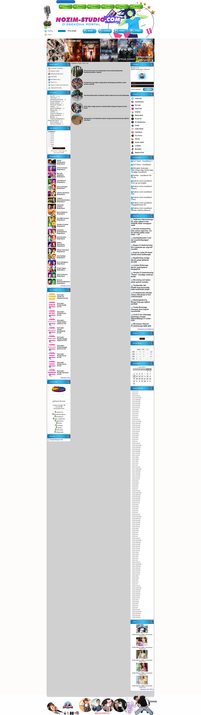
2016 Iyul (135, 441)
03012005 (60, 430)
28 (145, 381)
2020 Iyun (135, 534)
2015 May (135, 413)
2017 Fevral (136, 455)
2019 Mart (135, 504)
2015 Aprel (135, 411)
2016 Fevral (136, 431)
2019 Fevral (136, 502)
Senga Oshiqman (55, 115)
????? (52, 146)
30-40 (52, 137)
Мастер (109, 6)
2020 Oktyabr (136, 542)
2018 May (135, 485)
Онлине (95, 6)
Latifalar (52, 112)
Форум (80, 6)
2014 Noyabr (136, 401)
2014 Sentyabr (136, 397)
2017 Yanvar (136, 453)
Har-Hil (52, 96)
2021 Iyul (135, 560)
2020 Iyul (135, 536)
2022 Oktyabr (136, 589)
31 (134, 384)
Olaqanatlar (60, 432)
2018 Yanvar (136, 477)
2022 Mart (135, 576)
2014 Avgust (136, 395)
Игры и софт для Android (59, 85)
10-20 (52, 133)
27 (142, 381)
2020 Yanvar (136, 524)
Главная (67, 6)
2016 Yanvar (136, 429)
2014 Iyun (135, 391)
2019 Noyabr (136, 520)
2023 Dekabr (136, 617)
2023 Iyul (135, 607)
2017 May (135, 461)
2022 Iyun (135, 582)
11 (137, 376)
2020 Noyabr (136, 544)
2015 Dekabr (136, 427)
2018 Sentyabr (136, 492)
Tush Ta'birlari (54, 122)
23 (150, 379)
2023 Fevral (136, 597)
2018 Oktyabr (136, 494)
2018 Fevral (136, 479)
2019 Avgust (136, 514)
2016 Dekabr (136, 451)
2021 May (135, 556)
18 (137, 379)
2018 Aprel (135, 483)
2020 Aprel (135, 530)
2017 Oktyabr (136, 471)
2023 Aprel (135, 601)
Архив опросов (62, 150)
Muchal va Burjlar (55, 124)
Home (50, 35)
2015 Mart (135, 409)
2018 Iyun (135, 487)
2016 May (135, 437)
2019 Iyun (135, 510)
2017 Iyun (135, 463)
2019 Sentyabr (136, 516)
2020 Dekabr (136, 546)
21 (145, 379)
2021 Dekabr (136, 570)
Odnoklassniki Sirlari (56, 99)
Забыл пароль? (136, 89)
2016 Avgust (136, 443)
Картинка (53, 76)
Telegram (138, 31)
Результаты (54, 150)
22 (147, 379)
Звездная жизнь (56, 88)
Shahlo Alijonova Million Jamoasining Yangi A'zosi (142, 635)
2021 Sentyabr (136, 564)
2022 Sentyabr (136, 587)
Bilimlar (52, 117)
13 (142, 376)
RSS (49, 27)
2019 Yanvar (136, 500)
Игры (122, 6)
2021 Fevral (136, 550)
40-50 (52, 139)
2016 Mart (135, 433)
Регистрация (72, 31)
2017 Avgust (136, 467)
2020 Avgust (136, 538)
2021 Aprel (135, 554)
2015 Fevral (136, 407)
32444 (60, 423)
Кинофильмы (55, 79)
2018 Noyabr (136, 496)
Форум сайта (54, 71)
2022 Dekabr (136, 593)
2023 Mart (135, 599)
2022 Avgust (136, 586)
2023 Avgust (136, 609)
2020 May (135, 532)
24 (134, 381)
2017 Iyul (135, 465)
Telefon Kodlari (55, 103)
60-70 (52, 142)
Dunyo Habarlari (55, 101)
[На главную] (66, 18)
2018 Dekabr (136, 498)
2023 (79, 63)
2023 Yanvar (136, 595)
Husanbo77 (60, 416)
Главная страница (56, 68)
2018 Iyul (135, 488)
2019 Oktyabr (136, 518)
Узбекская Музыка (56, 74)
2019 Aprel (135, 506)
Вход (61, 31)
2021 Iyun (135, 558)
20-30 (52, 135)
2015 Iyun (135, 415)
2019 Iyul (135, 512)
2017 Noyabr (136, 473)
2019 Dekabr (136, 522)
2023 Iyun (135, 605)
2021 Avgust (136, 562)
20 (142, 379)
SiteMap (50, 31)
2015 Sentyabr (136, 421)
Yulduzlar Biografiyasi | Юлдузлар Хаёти (56, 119)
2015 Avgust (136, 419)
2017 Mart (135, 457)
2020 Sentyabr (136, 540)
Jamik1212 (59, 412)
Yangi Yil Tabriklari (56, 113)
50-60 (52, 140)
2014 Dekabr (136, 403)
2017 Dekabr (136, 475)
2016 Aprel (135, 435)
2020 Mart (135, 528)
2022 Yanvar (136, 572)
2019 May (135, 508)
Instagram (107, 31)
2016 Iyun (135, 439)
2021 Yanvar (136, 548)
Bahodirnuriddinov (60, 414)
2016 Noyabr (136, 449)
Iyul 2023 (142, 367)
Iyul (84, 63)
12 (139, 376)
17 (134, 379)
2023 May (135, 603)
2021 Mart (135, 552)
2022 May (135, 580)
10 (134, 376)
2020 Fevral (136, 526)
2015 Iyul (135, 417)
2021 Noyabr (136, 568)
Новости (53, 82)
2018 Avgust (136, 490)
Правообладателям (56, 439)
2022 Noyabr (136, 591)
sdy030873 (59, 421)
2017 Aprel (135, 459)
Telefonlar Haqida (55, 105)
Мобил (137, 6)
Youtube (121, 31)
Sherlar (52, 106)
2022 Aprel (135, 578)
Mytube (90, 31)
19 (139, 379)
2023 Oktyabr (136, 613)
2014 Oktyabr (136, 399)
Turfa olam (53, 98)
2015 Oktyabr (136, 423)
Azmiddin (60, 425)
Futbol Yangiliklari (55, 108)
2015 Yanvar (136, 405)
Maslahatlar (54, 110)
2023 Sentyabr (136, 611)
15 (147, 376)
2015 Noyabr (136, 425)
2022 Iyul (135, 584)
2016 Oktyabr (136, 447)
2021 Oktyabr (136, 566)
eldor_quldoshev (59, 419)
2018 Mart (135, 481)
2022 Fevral (136, 574)
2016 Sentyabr (136, 445)
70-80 (52, 144)
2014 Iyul (135, 393)
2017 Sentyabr (136, 469)
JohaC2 (59, 428)
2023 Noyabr (136, 615)
